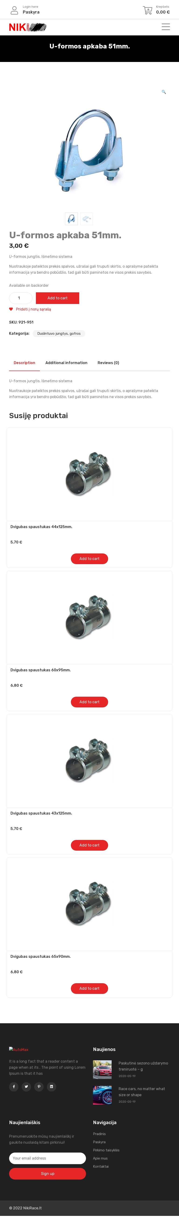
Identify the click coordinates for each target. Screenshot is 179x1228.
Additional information (66, 363)
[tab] (24, 363)
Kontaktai (101, 1166)
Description (24, 363)
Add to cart (58, 298)
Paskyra (99, 1142)
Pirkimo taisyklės (106, 1150)
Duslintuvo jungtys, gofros (59, 333)
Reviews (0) (108, 363)
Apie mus (100, 1158)
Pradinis (99, 1134)
